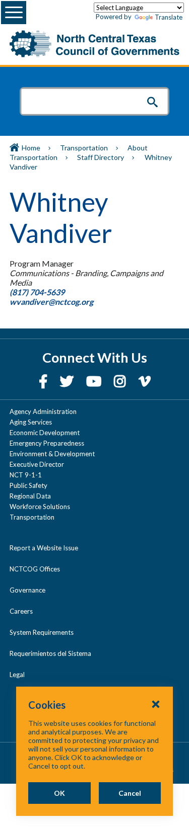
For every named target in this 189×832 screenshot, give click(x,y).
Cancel (129, 793)
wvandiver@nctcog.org (52, 301)
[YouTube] (95, 381)
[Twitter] (68, 381)
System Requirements (42, 632)
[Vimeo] (145, 381)
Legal (17, 675)
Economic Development (45, 433)
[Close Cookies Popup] (156, 704)
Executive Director (37, 464)
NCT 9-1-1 (26, 475)
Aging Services (31, 422)
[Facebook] (44, 381)
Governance (27, 590)
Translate (168, 17)
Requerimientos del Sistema (50, 653)
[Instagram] (121, 381)
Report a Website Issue (44, 548)
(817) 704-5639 (37, 292)
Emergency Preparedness (47, 443)
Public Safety (28, 485)
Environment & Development (52, 454)
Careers (21, 611)
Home (31, 147)
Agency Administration (43, 411)
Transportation (84, 147)
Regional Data (30, 496)
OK (59, 793)
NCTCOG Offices (35, 569)
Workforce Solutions (40, 507)
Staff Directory (100, 157)
